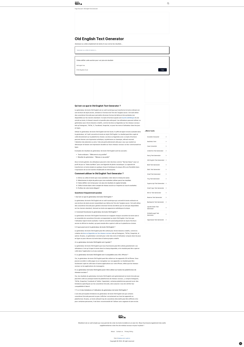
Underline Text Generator (155, 151)
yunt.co (128, 338)
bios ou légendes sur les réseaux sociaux (97, 233)
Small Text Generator (154, 174)
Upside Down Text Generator (153, 207)
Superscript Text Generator (155, 183)
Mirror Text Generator (154, 193)
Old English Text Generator (155, 160)
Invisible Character (153, 137)
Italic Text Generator (153, 169)
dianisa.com (121, 338)
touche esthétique (128, 118)
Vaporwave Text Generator (155, 220)
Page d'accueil (79, 9)
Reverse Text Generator (154, 197)
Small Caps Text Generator (155, 188)
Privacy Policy (129, 331)
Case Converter (152, 146)
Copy (162, 70)
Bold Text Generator (153, 165)
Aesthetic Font (151, 141)
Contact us (119, 331)
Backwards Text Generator (155, 202)
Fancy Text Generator (154, 155)
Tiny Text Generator (153, 179)
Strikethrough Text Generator (153, 214)
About (113, 331)
